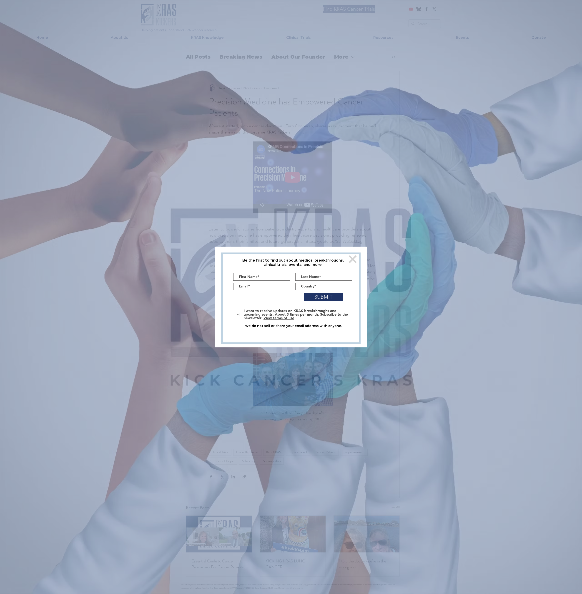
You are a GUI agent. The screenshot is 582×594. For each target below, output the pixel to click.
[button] (353, 259)
